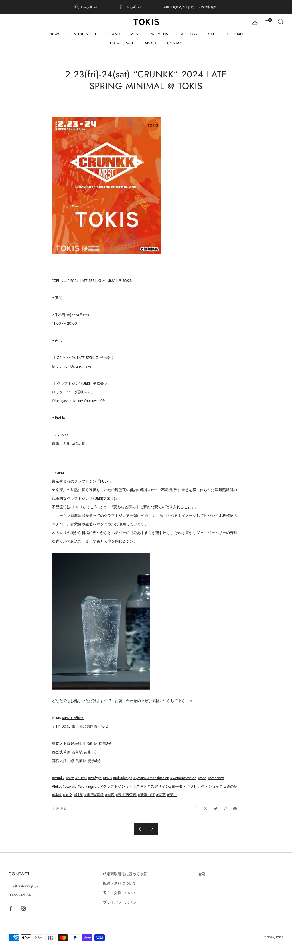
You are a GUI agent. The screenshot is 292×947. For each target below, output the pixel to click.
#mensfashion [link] (158, 778)
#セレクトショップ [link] (207, 786)
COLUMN (235, 34)
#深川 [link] (172, 795)
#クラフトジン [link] (113, 786)
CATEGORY (188, 34)
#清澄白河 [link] (146, 795)
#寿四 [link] (110, 795)
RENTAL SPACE (121, 43)
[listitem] (86, 7)
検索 (201, 874)
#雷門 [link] (89, 795)
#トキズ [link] (133, 786)
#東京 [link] (67, 795)
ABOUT (151, 43)
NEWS (54, 34)
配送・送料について (119, 883)
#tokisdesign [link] (122, 778)
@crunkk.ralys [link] (80, 366)
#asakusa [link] (69, 786)
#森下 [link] (161, 795)
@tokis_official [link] (73, 718)
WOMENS (159, 34)
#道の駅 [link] (231, 786)
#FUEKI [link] (81, 778)
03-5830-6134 (20, 895)
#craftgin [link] (95, 778)
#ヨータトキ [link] (179, 786)
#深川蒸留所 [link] (126, 795)
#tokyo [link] (57, 786)
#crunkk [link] (58, 778)
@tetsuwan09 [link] (94, 400)
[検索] (280, 22)
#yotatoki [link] (140, 778)
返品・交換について (119, 893)
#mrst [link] (70, 778)
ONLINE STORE (84, 34)
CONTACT (175, 43)
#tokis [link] (107, 778)
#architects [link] (216, 778)
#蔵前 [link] (99, 795)
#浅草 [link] (78, 795)
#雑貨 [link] (57, 795)
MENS (135, 34)
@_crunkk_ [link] (60, 366)
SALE (212, 34)
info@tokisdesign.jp (23, 885)
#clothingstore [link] (89, 786)
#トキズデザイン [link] (155, 786)
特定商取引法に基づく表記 (125, 874)
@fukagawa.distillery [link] (67, 400)
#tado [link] (202, 778)
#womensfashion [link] (183, 778)
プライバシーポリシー (121, 902)
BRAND (114, 34)
